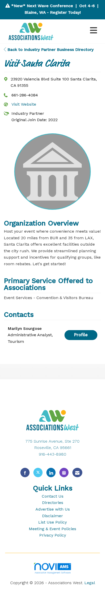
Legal (89, 582)
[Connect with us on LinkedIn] (51, 472)
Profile (81, 334)
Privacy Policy (52, 535)
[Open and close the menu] (79, 30)
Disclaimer (52, 515)
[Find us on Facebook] (25, 472)
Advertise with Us (52, 509)
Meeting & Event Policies (52, 528)
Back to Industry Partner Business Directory (50, 49)
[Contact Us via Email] (77, 472)
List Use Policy (52, 522)
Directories (52, 502)
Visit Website (23, 104)
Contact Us (52, 496)
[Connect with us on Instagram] (64, 472)
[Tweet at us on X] (38, 472)
